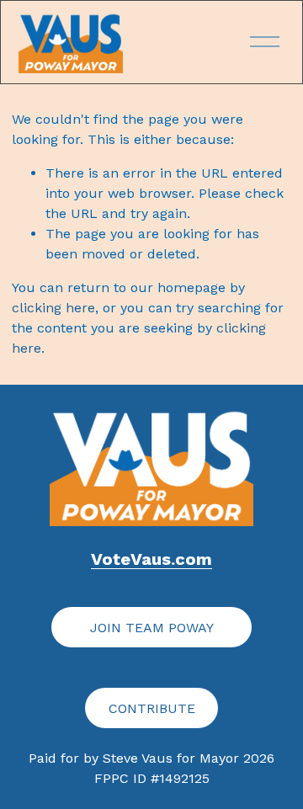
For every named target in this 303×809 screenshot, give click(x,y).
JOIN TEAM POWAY (152, 628)
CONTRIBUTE (152, 708)
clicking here (53, 308)
